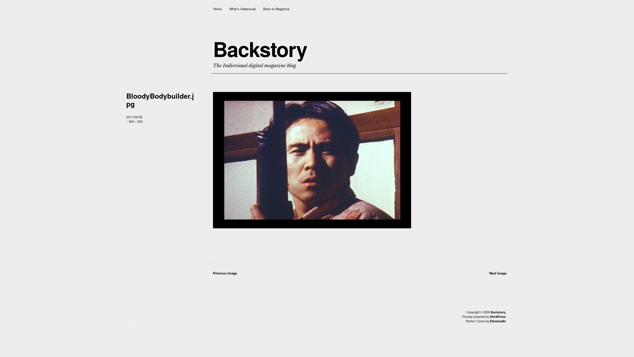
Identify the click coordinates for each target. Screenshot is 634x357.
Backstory (260, 48)
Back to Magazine (276, 8)
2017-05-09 (134, 117)
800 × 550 (136, 121)
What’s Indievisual (242, 8)
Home (217, 8)
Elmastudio (498, 321)
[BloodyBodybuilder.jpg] (312, 226)
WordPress (498, 316)
